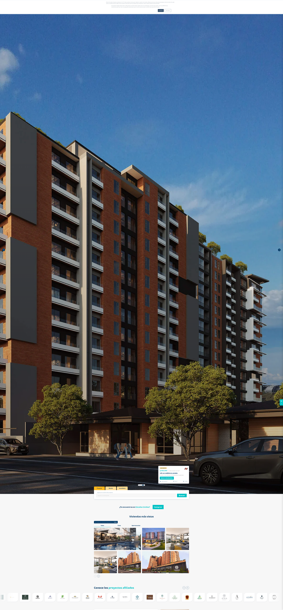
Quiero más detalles (167, 478)
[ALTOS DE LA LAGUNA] (135, 597)
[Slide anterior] (3, 250)
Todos (115, 522)
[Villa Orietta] (11, 597)
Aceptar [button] (161, 10)
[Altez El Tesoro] (110, 597)
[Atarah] (210, 597)
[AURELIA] (235, 597)
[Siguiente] (98, 576)
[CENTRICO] (36, 597)
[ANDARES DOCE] (160, 597)
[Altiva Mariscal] (123, 597)
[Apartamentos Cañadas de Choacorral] (173, 597)
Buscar (182, 495)
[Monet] (48, 597)
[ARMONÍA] (197, 597)
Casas (119, 525)
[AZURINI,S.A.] (247, 597)
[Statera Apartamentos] (60, 597)
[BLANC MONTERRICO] (260, 597)
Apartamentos (136, 525)
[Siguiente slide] (279, 250)
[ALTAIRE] (98, 597)
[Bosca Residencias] (272, 597)
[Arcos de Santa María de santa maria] (185, 597)
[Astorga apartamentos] (73, 597)
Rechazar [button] (168, 10)
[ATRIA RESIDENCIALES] (222, 597)
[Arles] (23, 597)
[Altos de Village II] (148, 597)
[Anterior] (95, 576)
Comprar (158, 507)
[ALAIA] (85, 597)
